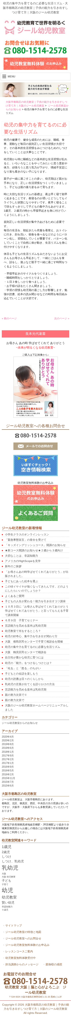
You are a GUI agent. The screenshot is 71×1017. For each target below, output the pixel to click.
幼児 (7, 890)
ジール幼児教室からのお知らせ (20, 722)
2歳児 (6, 852)
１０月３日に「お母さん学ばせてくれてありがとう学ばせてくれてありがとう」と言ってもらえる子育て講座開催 (36, 610)
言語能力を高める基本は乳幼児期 (25, 625)
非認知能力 (7, 906)
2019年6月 (8, 747)
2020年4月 (8, 736)
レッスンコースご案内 (19, 951)
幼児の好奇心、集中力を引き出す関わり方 (31, 636)
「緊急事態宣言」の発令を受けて (25, 539)
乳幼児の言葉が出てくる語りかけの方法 (30, 684)
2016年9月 (8, 766)
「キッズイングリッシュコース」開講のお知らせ (35, 545)
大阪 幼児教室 (8, 877)
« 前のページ (9, 318)
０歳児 (5, 910)
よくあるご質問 (14, 596)
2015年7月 (8, 781)
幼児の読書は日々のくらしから (24, 678)
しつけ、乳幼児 (13, 861)
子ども (6, 880)
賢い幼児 (8, 902)
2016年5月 (8, 770)
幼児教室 (9, 897)
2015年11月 (8, 778)
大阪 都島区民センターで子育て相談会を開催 (34, 641)
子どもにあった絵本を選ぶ (21, 581)
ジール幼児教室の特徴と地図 (23, 931)
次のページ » (61, 318)
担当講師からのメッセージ (21, 964)
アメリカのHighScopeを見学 (23, 561)
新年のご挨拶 (13, 566)
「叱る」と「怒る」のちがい (23, 668)
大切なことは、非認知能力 (21, 555)
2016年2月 (8, 774)
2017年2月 (8, 759)
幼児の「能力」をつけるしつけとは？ (28, 663)
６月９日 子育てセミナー (21, 620)
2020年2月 (8, 740)
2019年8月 (8, 744)
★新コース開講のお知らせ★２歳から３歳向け (34, 550)
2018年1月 (8, 751)
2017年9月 (8, 755)
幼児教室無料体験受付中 (20, 957)
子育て (5, 884)
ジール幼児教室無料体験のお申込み (27, 944)
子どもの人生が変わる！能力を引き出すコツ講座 (35, 601)
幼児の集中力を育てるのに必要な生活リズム (32, 646)
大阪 (4, 873)
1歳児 (6, 847)
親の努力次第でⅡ (16, 694)
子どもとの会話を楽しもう (21, 673)
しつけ (6, 856)
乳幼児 (10, 868)
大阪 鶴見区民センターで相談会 (25, 652)
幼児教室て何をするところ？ (23, 630)
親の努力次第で (14, 700)
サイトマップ (13, 925)
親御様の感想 (54, 964)
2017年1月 (8, 763)
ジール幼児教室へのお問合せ (23, 938)
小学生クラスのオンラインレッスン (27, 534)
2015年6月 (8, 785)
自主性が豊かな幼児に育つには (24, 657)
